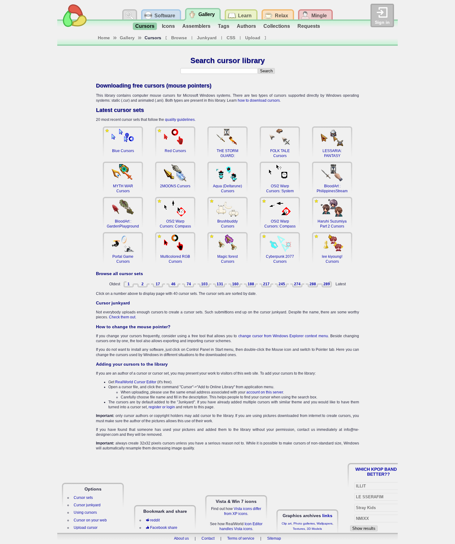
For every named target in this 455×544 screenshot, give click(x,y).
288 (313, 284)
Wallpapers (324, 523)
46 (173, 284)
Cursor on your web (90, 520)
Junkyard (207, 37)
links (327, 515)
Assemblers (196, 26)
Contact (208, 538)
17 (158, 284)
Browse (179, 37)
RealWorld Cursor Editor (135, 382)
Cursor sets (83, 497)
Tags (223, 26)
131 (220, 284)
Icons (168, 26)
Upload (252, 37)
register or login (162, 407)
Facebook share (163, 527)
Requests (308, 26)
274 (297, 284)
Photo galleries (304, 523)
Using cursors (85, 512)
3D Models (314, 528)
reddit (155, 520)
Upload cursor (86, 527)
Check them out (122, 317)
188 (251, 284)
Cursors (144, 26)
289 (326, 284)
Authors (246, 26)
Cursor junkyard (113, 302)
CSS (231, 37)
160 (235, 284)
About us (181, 538)
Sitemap (274, 538)
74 (189, 284)
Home (104, 37)
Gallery (127, 37)
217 (266, 284)
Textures (299, 528)
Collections (276, 26)
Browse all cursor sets (119, 273)
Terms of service (240, 538)
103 (204, 284)
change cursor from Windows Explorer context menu (283, 336)
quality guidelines (180, 119)
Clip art (287, 523)
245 (282, 284)
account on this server (264, 392)
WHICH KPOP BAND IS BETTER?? (378, 472)
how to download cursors (259, 100)
